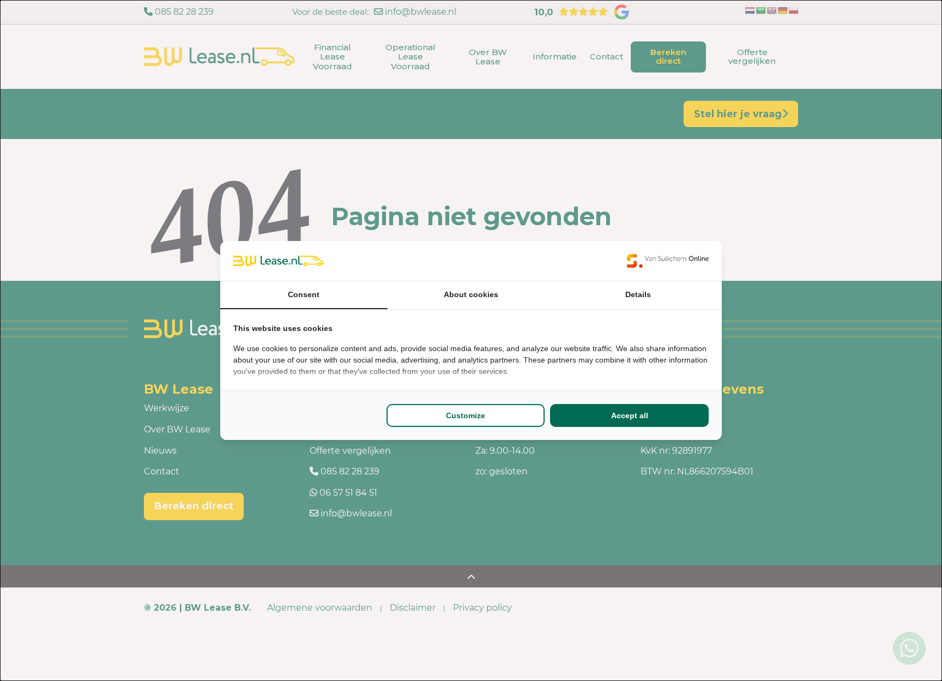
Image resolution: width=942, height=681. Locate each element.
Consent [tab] (303, 294)
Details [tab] (638, 294)
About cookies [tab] (471, 294)
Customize (465, 415)
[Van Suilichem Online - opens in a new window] (668, 260)
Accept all (629, 415)
